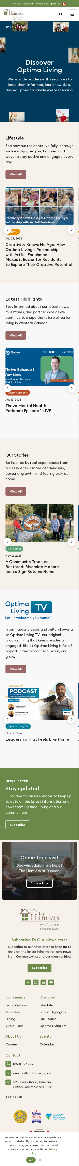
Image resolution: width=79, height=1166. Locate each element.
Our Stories (14, 548)
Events (45, 1036)
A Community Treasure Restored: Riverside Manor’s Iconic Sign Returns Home (32, 566)
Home (7, 26)
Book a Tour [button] (39, 883)
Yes (31, 1160)
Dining (10, 1019)
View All (16, 174)
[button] (7, 230)
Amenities (12, 1012)
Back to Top (13, 1096)
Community (15, 997)
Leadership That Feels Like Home (37, 739)
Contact (12, 1055)
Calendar (47, 1044)
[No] (40, 1160)
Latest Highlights (18, 392)
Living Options (16, 1005)
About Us (13, 1036)
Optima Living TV (18, 726)
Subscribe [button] (17, 825)
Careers (11, 1044)
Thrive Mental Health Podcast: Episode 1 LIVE (28, 408)
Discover (47, 997)
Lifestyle (13, 231)
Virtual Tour (14, 1026)
